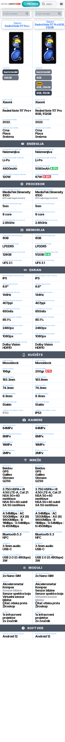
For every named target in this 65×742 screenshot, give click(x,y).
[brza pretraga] (43, 4)
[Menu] (61, 4)
